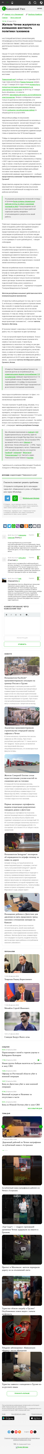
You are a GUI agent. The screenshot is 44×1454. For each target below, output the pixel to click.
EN (7, 2)
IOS (36, 432)
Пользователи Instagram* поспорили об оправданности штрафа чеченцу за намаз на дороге (21, 857)
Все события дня (35, 1108)
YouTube (30, 458)
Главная (5, 17)
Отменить (22, 644)
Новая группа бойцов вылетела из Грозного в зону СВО (22, 1064)
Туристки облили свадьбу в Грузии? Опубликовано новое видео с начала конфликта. (18, 1311)
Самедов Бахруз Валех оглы (17, 1036)
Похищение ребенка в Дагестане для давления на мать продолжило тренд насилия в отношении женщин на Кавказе (21, 918)
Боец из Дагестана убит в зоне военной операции (20, 1085)
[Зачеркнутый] (20, 615)
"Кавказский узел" (9, 79)
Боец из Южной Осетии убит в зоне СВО (21, 1104)
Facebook (8, 453)
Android (31, 432)
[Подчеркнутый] (15, 615)
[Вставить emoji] (26, 615)
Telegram (27, 442)
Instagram (17, 453)
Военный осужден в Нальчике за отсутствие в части (17, 1095)
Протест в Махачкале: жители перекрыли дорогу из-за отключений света (21, 1268)
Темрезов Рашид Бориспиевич (18, 979)
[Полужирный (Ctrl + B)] (6, 615)
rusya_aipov (22, 558)
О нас (4, 1414)
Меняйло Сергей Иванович (16, 1008)
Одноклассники (11, 455)
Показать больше (22, 1393)
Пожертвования (36, 1414)
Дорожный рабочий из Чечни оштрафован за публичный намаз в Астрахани (21, 1143)
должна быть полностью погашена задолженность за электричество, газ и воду (21, 87)
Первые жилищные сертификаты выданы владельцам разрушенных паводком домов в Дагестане (19, 807)
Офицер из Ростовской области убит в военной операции (19, 1075)
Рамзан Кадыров (26, 82)
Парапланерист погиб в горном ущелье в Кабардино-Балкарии (20, 1054)
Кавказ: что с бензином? (13, 14)
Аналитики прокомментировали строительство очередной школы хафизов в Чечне (19, 730)
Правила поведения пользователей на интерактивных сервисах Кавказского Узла (22, 1439)
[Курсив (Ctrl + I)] (11, 615)
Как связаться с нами (18, 1414)
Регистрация (22, 638)
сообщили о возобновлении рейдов (20, 110)
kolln (19, 578)
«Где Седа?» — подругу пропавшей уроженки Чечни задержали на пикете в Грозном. (20, 1229)
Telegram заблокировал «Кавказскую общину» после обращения (18, 1349)
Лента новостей (15, 17)
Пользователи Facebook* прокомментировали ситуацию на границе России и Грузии (19, 680)
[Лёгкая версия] (12, 3)
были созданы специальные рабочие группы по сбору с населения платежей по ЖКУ (20, 203)
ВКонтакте (27, 453)
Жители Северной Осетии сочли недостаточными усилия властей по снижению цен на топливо (20, 778)
